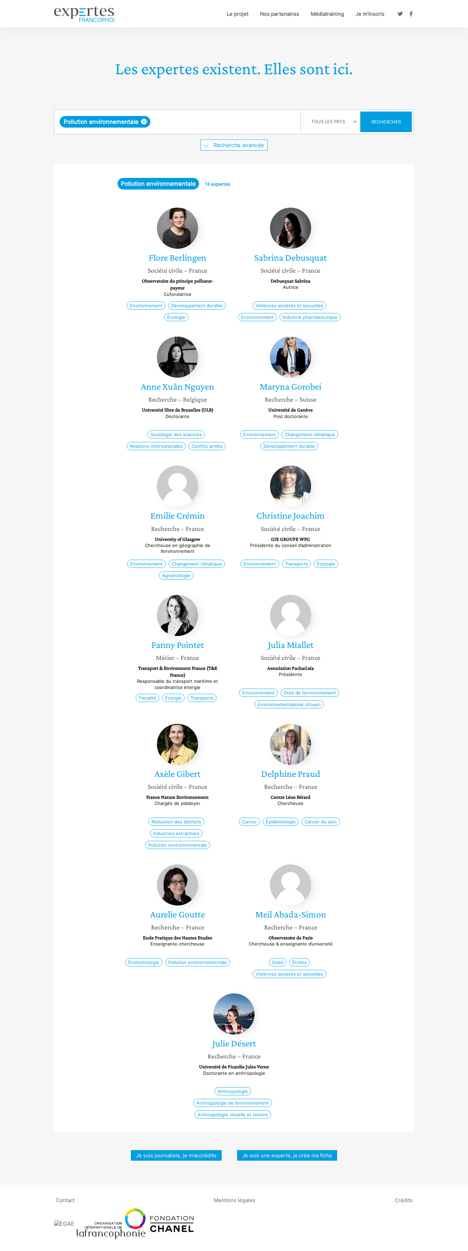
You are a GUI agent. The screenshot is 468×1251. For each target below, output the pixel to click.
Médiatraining (327, 14)
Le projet (237, 14)
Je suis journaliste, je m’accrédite (176, 1155)
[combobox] (178, 122)
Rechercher (386, 122)
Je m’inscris (370, 14)
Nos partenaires (279, 14)
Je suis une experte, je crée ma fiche (287, 1155)
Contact (65, 1200)
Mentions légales (234, 1200)
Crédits (403, 1200)
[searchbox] (220, 122)
